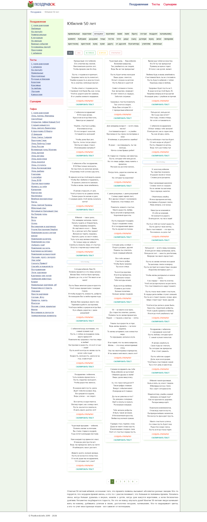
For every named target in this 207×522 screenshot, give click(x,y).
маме (119, 34)
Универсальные (38, 34)
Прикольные (37, 73)
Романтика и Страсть (41, 288)
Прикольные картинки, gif (44, 285)
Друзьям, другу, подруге (43, 257)
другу (110, 44)
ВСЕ (70, 53)
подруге (153, 34)
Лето (33, 220)
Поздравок (36, 12)
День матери (37, 152)
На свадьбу (36, 31)
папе (127, 34)
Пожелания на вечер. (41, 239)
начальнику (165, 34)
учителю (146, 44)
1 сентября (36, 177)
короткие (86, 34)
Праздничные (38, 76)
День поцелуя (38, 162)
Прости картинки (39, 294)
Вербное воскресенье (41, 199)
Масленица (36, 196)
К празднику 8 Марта (41, 131)
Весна (34, 217)
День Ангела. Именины (42, 116)
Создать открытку (84, 101)
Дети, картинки (38, 272)
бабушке (82, 39)
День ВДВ (36, 180)
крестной (85, 44)
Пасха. (34, 202)
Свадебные (36, 119)
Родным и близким (40, 79)
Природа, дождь (39, 300)
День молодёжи (39, 159)
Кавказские (36, 94)
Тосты (156, 4)
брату (134, 34)
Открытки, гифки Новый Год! (45, 122)
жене (158, 39)
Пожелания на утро (40, 242)
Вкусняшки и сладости (42, 312)
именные (157, 44)
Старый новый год (40, 125)
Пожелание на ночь (40, 248)
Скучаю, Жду (37, 297)
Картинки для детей (41, 275)
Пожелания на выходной (43, 254)
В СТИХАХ (90, 53)
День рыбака (37, 171)
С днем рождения (40, 25)
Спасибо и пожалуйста (42, 266)
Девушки (35, 291)
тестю (111, 39)
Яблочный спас (38, 208)
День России (37, 146)
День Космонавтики (41, 168)
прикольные (74, 34)
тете (119, 39)
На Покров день (39, 214)
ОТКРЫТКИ (115, 53)
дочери (142, 39)
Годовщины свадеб (41, 47)
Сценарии (170, 4)
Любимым (36, 28)
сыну (133, 39)
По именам (36, 41)
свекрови (168, 39)
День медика (37, 156)
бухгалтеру (133, 44)
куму (95, 44)
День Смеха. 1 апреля (41, 137)
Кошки (34, 281)
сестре (143, 34)
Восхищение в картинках (43, 226)
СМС (79, 53)
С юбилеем (36, 53)
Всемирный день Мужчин (44, 149)
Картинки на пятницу (41, 251)
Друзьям (35, 91)
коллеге (71, 39)
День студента (38, 165)
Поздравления (138, 4)
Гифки (33, 109)
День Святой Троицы (41, 205)
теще (102, 39)
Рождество (36, 192)
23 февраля (36, 134)
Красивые (36, 85)
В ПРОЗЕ (102, 53)
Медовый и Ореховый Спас (44, 211)
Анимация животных (41, 278)
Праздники (36, 50)
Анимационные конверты (43, 315)
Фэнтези (35, 303)
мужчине (110, 34)
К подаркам (37, 37)
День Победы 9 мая (41, 143)
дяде (126, 39)
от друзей (121, 44)
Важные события (39, 44)
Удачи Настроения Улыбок (44, 229)
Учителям (35, 174)
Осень (34, 223)
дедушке (93, 39)
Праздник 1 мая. (39, 140)
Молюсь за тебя (39, 186)
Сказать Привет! (39, 263)
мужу (151, 39)
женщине (98, 34)
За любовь (36, 88)
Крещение (36, 189)
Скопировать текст (85, 104)
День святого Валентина (43, 128)
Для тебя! (35, 260)
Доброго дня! (38, 245)
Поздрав (44, 4)
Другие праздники (40, 183)
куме (102, 44)
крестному (73, 44)
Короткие (35, 82)
